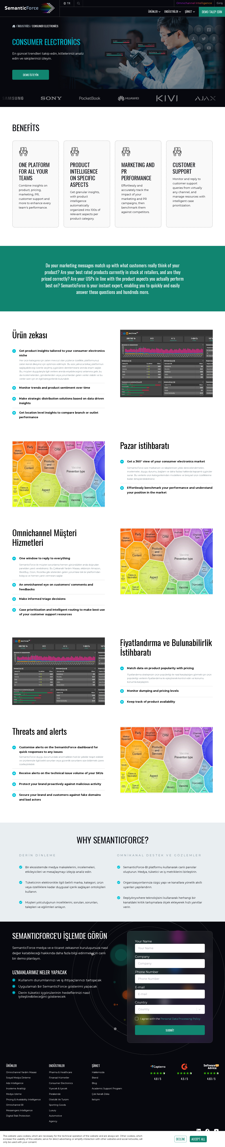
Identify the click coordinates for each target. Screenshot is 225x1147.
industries (24, 26)
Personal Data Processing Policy (180, 1018)
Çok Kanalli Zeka (100, 1094)
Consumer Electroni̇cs (61, 1083)
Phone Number (146, 972)
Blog (94, 1083)
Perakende (55, 1094)
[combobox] (138, 1009)
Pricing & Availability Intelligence (23, 1099)
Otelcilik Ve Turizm (59, 1099)
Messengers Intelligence (19, 1110)
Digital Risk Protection (18, 1115)
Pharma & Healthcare (60, 1072)
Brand (95, 1077)
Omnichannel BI (15, 1105)
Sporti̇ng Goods (57, 1105)
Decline (180, 1139)
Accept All (198, 1139)
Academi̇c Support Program (107, 1088)
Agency (53, 1121)
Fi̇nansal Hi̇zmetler (59, 1077)
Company (142, 956)
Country (141, 1002)
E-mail (140, 987)
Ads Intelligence (14, 1083)
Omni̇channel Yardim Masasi (21, 1072)
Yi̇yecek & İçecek (58, 1088)
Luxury (52, 1110)
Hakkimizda (98, 1072)
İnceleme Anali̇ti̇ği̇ (16, 1088)
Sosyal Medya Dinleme (18, 1077)
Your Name (143, 941)
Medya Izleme (14, 1094)
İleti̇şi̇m (96, 1099)
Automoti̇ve (55, 1115)
